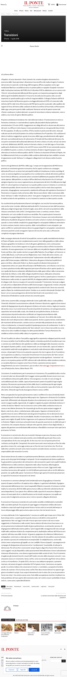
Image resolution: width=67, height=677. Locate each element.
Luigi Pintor (43, 586)
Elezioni (16, 633)
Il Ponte (6, 39)
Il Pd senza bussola (6, 596)
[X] (64, 649)
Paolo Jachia (51, 586)
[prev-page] (2, 640)
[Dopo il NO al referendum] (33, 627)
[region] (22, 664)
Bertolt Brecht (17, 586)
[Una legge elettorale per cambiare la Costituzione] (7, 627)
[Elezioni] (20, 627)
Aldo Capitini (9, 586)
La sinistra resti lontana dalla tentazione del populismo (53, 596)
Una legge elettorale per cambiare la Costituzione (6, 634)
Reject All (23, 670)
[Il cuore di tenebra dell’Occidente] (46, 627)
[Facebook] (60, 649)
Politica (8, 14)
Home (3, 14)
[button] (4, 4)
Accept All (34, 670)
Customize (11, 670)
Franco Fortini (26, 586)
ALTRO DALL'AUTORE (22, 620)
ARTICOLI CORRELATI (8, 620)
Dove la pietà (57, 633)
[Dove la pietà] (60, 627)
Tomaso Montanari (6, 588)
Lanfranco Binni (35, 586)
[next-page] (5, 640)
